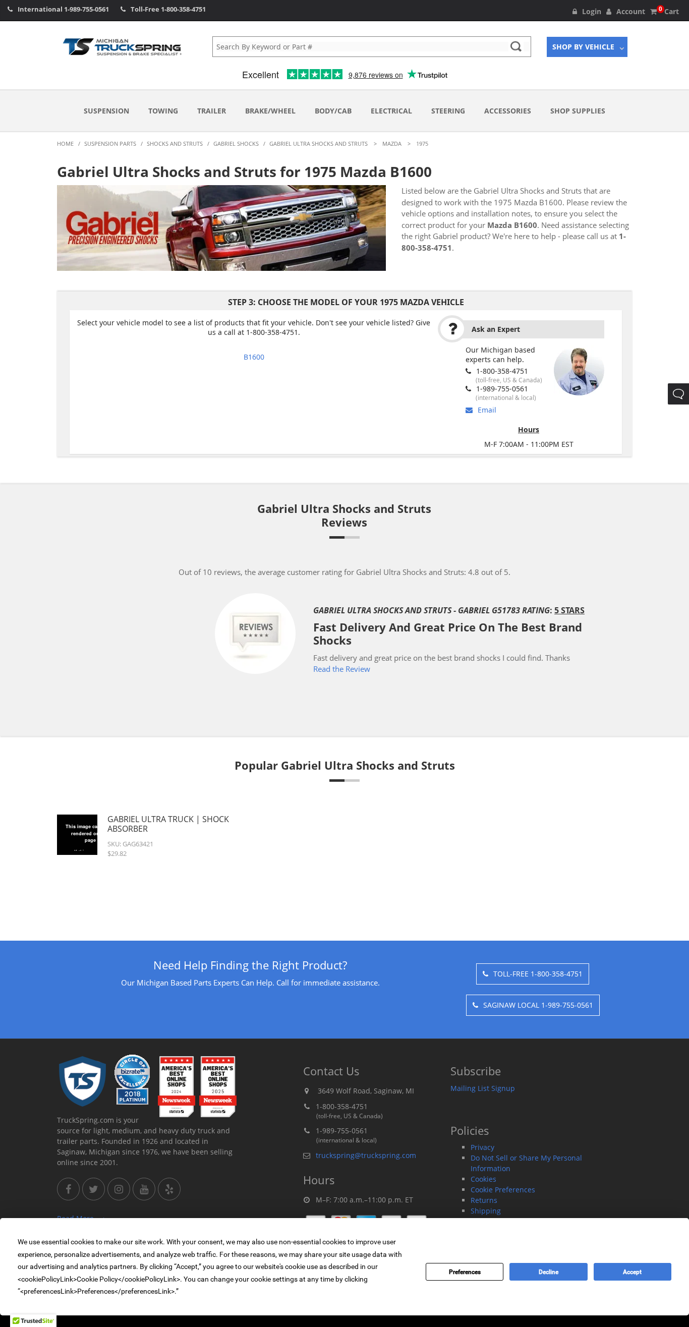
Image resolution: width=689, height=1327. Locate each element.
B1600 (254, 357)
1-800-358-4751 (183, 9)
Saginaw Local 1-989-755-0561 (538, 1005)
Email (487, 410)
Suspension (106, 111)
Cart (669, 11)
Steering (448, 111)
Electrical (391, 111)
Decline (548, 1272)
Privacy (482, 1147)
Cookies (483, 1179)
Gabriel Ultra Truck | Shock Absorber (168, 824)
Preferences (465, 1272)
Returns (484, 1200)
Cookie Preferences (503, 1189)
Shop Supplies (577, 111)
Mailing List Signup (482, 1088)
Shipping (486, 1211)
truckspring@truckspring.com (366, 1155)
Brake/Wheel (270, 111)
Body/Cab (333, 111)
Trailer (211, 111)
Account (630, 11)
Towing (163, 111)
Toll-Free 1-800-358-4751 (538, 973)
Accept (632, 1272)
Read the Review (282, 669)
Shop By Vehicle (583, 46)
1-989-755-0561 (86, 9)
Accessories (507, 111)
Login (591, 11)
